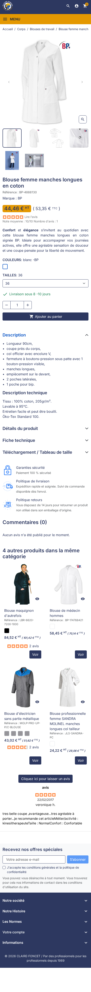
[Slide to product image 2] (34, 138)
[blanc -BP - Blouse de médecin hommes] (52, 626)
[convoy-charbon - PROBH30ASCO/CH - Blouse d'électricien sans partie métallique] (27, 733)
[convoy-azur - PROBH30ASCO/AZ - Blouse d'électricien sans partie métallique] (20, 733)
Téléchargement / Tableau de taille (37, 452)
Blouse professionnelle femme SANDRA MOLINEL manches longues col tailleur (68, 721)
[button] (68, 6)
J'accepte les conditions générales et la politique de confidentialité (43, 870)
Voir (35, 654)
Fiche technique (19, 440)
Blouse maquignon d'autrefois (19, 613)
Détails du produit (20, 428)
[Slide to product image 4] (79, 138)
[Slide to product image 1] (12, 138)
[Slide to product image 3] (56, 138)
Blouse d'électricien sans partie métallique (21, 716)
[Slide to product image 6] (34, 160)
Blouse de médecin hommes (65, 613)
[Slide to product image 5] (12, 160)
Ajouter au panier (45, 316)
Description (14, 335)
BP (20, 198)
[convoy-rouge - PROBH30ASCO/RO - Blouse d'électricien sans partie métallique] (6, 733)
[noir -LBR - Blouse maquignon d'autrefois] (6, 630)
